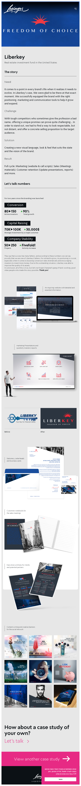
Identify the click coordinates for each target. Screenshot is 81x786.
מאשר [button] (60, 779)
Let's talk (16, 740)
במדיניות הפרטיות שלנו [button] (64, 774)
